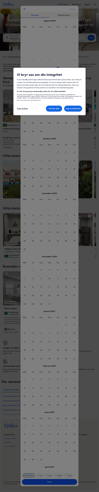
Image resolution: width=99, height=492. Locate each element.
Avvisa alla (54, 108)
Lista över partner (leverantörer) (29, 100)
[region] (49, 91)
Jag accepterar (73, 108)
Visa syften (22, 108)
